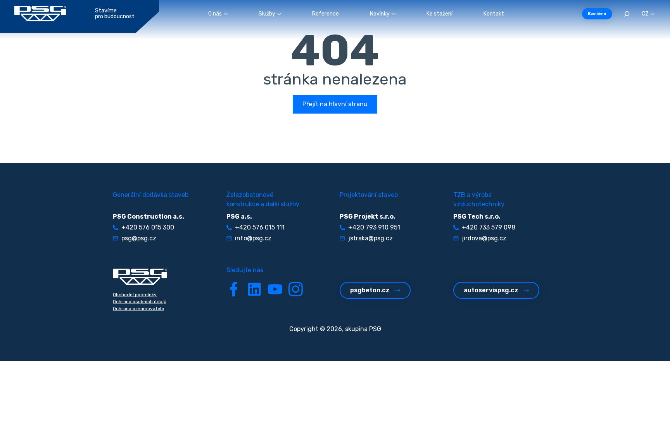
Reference (325, 13)
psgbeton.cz (369, 290)
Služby (267, 13)
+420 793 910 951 (374, 227)
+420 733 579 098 (488, 227)
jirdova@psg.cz (484, 238)
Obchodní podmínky (135, 294)
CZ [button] (645, 13)
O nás (215, 13)
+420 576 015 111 (260, 227)
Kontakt (494, 13)
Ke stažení (439, 13)
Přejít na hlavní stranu (335, 104)
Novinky (380, 13)
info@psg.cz (253, 238)
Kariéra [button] (597, 13)
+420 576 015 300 (147, 227)
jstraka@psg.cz (370, 238)
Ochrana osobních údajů (139, 301)
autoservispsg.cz (491, 290)
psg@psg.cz (138, 238)
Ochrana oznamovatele (138, 308)
